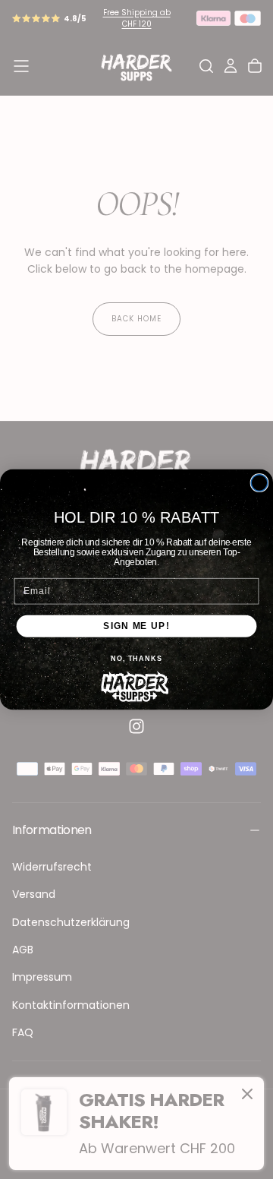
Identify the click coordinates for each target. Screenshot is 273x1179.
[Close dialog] (259, 483)
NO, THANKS (136, 658)
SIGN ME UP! (136, 626)
